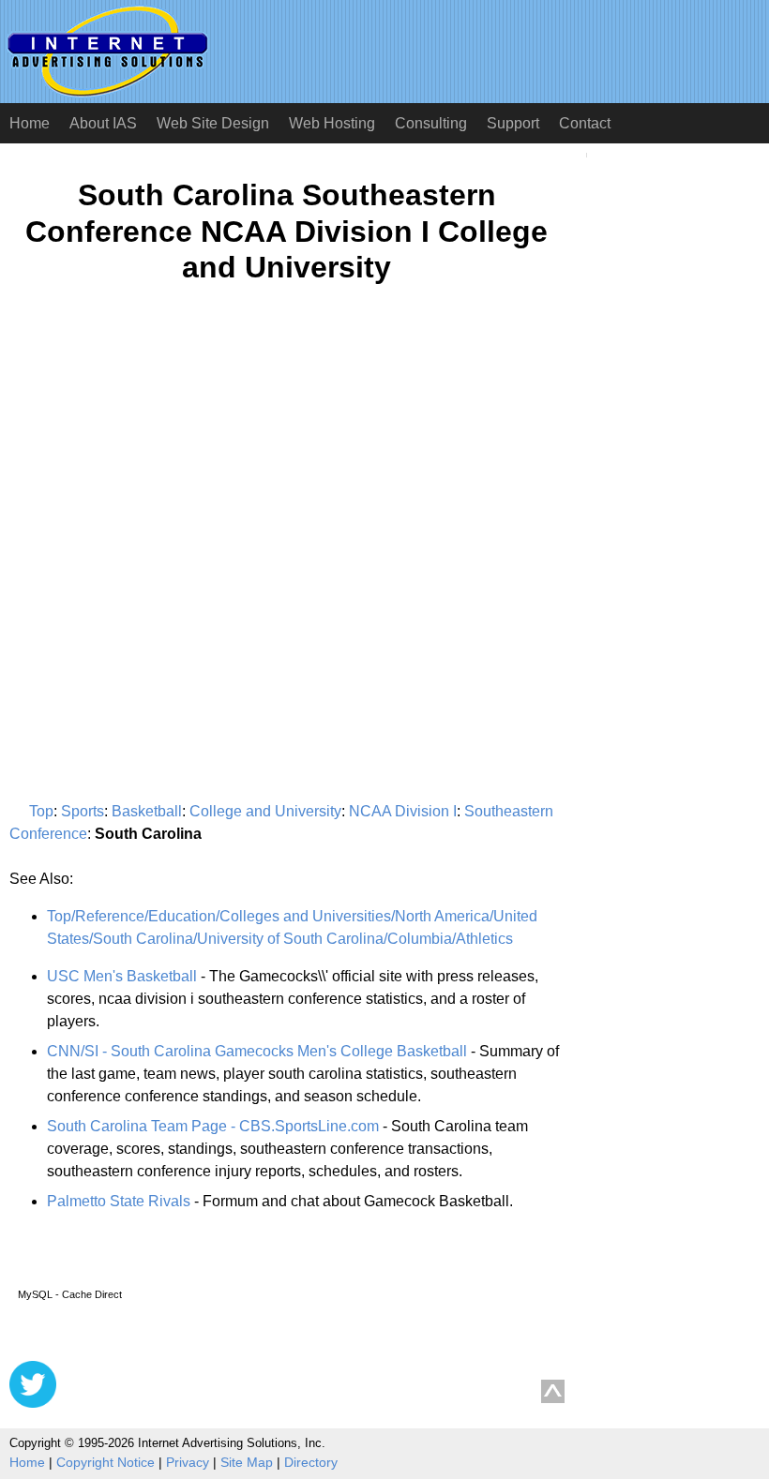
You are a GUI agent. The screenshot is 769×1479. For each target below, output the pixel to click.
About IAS (103, 123)
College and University (265, 811)
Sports (82, 811)
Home (29, 123)
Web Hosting (332, 123)
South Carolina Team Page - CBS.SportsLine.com (213, 1126)
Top (41, 811)
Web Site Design (213, 123)
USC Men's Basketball (122, 976)
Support (513, 123)
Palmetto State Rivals (118, 1201)
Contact (585, 123)
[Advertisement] (166, 482)
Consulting (431, 123)
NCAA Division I (403, 811)
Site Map (246, 1462)
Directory (311, 1462)
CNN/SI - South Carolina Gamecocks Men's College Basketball (257, 1051)
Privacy (187, 1462)
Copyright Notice (105, 1462)
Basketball (147, 811)
